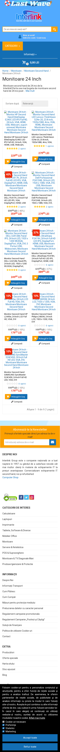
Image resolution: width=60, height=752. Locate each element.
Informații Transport (12, 586)
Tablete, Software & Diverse (16, 530)
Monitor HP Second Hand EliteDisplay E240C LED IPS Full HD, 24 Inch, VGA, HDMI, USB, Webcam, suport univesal (16, 142)
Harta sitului (8, 663)
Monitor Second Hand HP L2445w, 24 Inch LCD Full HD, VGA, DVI (16, 316)
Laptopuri (7, 519)
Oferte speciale (10, 658)
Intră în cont (29, 38)
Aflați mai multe (37, 718)
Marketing (11, 731)
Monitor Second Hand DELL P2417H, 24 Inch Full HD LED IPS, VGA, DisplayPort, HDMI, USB (16, 199)
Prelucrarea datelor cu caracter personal (22, 608)
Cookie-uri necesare (16, 722)
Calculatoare (8, 513)
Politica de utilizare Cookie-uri (17, 630)
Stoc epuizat (8, 669)
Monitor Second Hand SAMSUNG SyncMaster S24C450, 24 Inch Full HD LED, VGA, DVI (15, 376)
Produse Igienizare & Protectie (17, 564)
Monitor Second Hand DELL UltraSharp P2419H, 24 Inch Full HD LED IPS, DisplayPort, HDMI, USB (43, 257)
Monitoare (7, 541)
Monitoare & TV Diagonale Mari (18, 558)
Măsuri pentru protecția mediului (18, 602)
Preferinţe (11, 725)
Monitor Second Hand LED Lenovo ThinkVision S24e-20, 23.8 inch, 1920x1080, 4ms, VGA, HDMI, (43, 139)
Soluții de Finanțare (12, 625)
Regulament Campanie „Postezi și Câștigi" (23, 619)
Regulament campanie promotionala (21, 614)
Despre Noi (7, 580)
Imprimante (8, 524)
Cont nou (41, 38)
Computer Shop (10, 477)
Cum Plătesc (8, 591)
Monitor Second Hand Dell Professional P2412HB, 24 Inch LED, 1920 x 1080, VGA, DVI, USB (42, 200)
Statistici (10, 728)
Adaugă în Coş (18, 161)
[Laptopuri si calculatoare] (22, 489)
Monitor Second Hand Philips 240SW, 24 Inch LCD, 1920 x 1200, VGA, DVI (42, 318)
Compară (17, 166)
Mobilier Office (9, 536)
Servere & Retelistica (12, 547)
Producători (8, 652)
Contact (6, 636)
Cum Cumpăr (9, 597)
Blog (4, 675)
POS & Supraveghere (13, 553)
